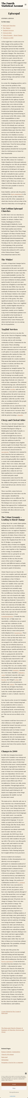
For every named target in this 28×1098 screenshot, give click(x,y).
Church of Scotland (7, 1054)
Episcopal (4, 1057)
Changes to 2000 (8, 38)
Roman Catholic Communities (10, 1052)
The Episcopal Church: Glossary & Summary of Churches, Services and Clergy (12, 1030)
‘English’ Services (8, 30)
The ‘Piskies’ (6, 28)
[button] (26, 1073)
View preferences (14, 1092)
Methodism (4, 1060)
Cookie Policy (12, 1096)
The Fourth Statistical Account (12, 4)
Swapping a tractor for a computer (12, 1062)
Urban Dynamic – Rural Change (12, 35)
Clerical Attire (7, 33)
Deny (14, 1088)
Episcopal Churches (9, 25)
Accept (14, 1084)
